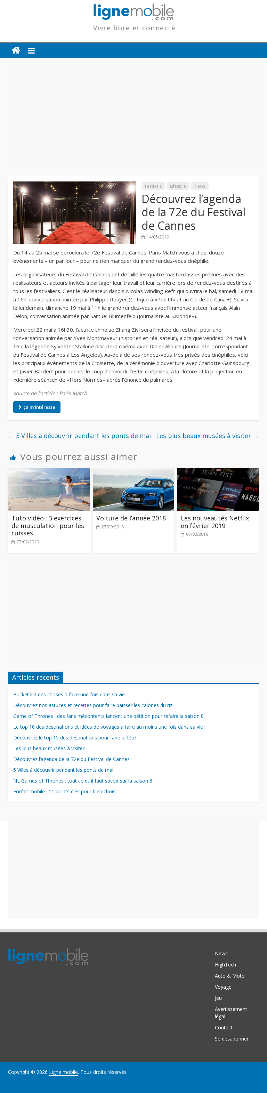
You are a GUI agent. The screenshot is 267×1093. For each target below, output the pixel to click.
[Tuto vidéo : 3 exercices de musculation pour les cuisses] (49, 472)
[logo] (48, 951)
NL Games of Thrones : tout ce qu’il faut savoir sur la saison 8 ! (84, 780)
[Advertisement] (133, 117)
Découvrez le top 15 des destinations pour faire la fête (74, 737)
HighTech (225, 964)
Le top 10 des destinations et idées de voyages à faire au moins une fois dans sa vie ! (109, 726)
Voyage (223, 986)
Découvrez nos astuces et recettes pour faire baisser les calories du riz (92, 705)
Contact (224, 1027)
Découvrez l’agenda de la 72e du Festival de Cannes (71, 759)
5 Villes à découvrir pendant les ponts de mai (79, 435)
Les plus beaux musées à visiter (207, 435)
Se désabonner (232, 1038)
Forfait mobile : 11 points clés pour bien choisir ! (67, 791)
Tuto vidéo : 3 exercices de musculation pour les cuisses (47, 525)
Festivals (153, 186)
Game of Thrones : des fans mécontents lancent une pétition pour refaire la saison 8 (108, 716)
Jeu (218, 998)
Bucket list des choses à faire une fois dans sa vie (69, 694)
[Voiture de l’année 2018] (134, 472)
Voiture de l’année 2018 (131, 518)
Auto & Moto (230, 975)
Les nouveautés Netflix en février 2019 (215, 522)
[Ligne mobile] (16, 50)
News (199, 186)
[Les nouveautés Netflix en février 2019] (218, 472)
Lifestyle (178, 186)
